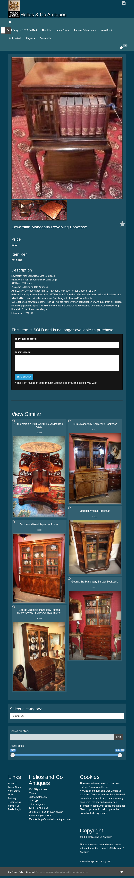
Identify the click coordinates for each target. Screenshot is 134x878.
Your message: (23, 352)
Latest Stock (62, 30)
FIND (118, 737)
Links (10, 794)
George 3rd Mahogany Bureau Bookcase (94, 581)
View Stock (106, 30)
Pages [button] (29, 38)
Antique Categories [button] (84, 30)
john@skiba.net (44, 815)
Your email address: (26, 338)
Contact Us (45, 38)
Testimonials (14, 802)
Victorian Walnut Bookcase (94, 510)
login (121, 872)
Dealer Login (14, 809)
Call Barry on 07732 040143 (22, 30)
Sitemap (30, 872)
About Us (46, 30)
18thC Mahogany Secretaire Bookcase (95, 424)
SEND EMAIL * (24, 376)
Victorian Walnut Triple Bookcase (39, 524)
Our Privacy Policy (16, 872)
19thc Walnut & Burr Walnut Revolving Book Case (39, 425)
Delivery (12, 798)
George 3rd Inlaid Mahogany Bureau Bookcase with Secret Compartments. (39, 611)
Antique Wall (14, 38)
